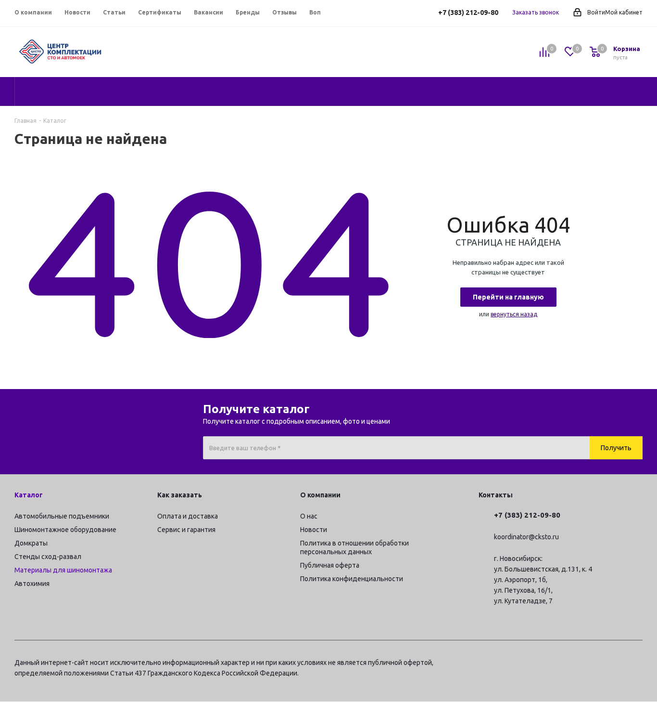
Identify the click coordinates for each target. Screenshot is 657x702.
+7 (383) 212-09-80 (468, 12)
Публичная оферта (329, 565)
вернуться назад (514, 314)
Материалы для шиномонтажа (63, 570)
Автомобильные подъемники (61, 516)
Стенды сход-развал (47, 556)
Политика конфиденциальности (351, 579)
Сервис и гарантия (186, 529)
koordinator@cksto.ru (526, 537)
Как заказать (179, 495)
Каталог (28, 495)
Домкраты (31, 543)
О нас (308, 516)
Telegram (563, 664)
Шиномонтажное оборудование (65, 529)
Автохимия (32, 583)
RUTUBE (635, 664)
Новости (313, 529)
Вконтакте (587, 664)
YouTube (611, 664)
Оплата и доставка (187, 516)
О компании (320, 495)
